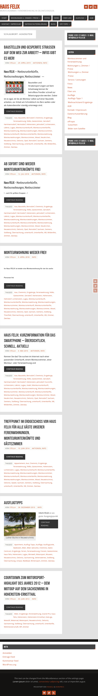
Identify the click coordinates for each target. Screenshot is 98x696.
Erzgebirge (48, 118)
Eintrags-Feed (9, 657)
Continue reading (14, 111)
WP (20, 627)
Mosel (37, 137)
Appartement (19, 463)
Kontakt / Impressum (77, 110)
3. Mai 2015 (23, 351)
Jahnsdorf (40, 124)
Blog (69, 117)
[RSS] (95, 290)
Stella (13, 63)
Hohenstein (31, 124)
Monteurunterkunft (11, 134)
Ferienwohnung (19, 121)
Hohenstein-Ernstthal (36, 617)
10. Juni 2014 (24, 448)
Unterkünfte (38, 144)
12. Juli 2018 (23, 174)
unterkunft (28, 144)
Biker (24, 548)
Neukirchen (45, 137)
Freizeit (43, 551)
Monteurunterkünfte (28, 134)
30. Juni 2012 (24, 599)
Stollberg (7, 144)
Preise (71, 76)
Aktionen (37, 63)
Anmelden (7, 653)
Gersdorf (46, 121)
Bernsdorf (31, 118)
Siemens (48, 140)
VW (45, 144)
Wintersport (35, 561)
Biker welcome (33, 548)
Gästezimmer (37, 121)
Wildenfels (51, 144)
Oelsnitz (20, 140)
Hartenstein (37, 295)
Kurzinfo (48, 382)
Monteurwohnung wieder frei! (25, 252)
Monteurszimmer (45, 131)
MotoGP (7, 620)
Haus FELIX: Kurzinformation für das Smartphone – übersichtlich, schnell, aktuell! (29, 341)
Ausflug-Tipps (29, 544)
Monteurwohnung (44, 134)
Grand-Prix (46, 614)
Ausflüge (39, 544)
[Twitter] (95, 286)
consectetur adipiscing (49, 681)
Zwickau (14, 147)
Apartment (18, 544)
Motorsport (40, 554)
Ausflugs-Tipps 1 (75, 98)
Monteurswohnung (11, 131)
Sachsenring (29, 557)
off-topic (71, 121)
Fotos (70, 83)
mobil (29, 385)
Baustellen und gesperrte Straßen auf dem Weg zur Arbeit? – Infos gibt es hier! (30, 53)
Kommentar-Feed (10, 660)
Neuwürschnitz (10, 140)
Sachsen (40, 140)
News (70, 87)
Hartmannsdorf (10, 124)
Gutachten (72, 124)
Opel (26, 140)
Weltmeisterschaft (11, 627)
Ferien (23, 551)
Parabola (50, 687)
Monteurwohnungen (12, 137)
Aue (15, 118)
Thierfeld (7, 315)
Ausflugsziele (48, 544)
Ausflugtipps (13, 502)
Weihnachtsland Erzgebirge (80, 102)
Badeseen (17, 548)
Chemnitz (39, 118)
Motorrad (15, 620)
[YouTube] (95, 281)
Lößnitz (6, 127)
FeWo (29, 121)
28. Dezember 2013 (26, 507)
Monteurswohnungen (28, 131)
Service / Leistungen (77, 79)
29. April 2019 (24, 63)
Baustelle (22, 118)
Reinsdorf (33, 140)
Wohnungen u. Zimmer (78, 72)
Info (45, 63)
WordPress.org (9, 664)
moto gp (49, 617)
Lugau (12, 127)
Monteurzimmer (27, 137)
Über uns (72, 91)
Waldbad (26, 561)
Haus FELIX (10, 7)
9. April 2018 (24, 257)
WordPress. (60, 687)
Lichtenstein (50, 124)
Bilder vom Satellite (76, 128)
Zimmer (7, 147)
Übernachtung (18, 144)
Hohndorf (8, 299)
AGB (69, 106)
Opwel (13, 483)
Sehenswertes (40, 557)
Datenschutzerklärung (77, 113)
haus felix (8, 554)
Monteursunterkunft (24, 127)
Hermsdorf (21, 124)
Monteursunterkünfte (41, 127)
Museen (49, 554)
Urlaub (19, 561)
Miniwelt (31, 554)
